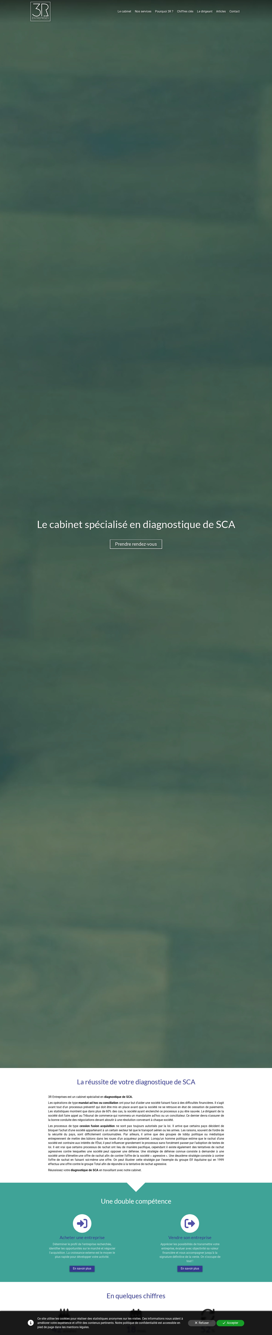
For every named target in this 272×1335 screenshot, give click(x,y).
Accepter (232, 1323)
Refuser (204, 1323)
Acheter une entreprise (82, 1237)
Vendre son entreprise (189, 1237)
